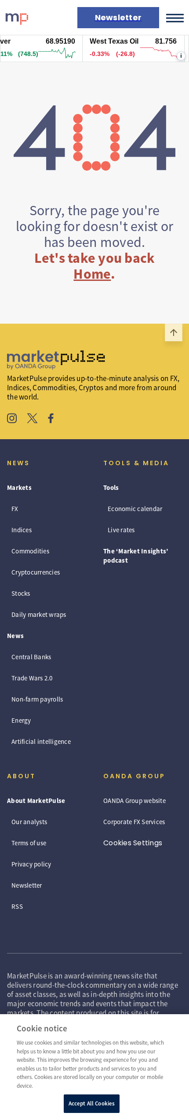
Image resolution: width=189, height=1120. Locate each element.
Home (92, 274)
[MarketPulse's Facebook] (51, 419)
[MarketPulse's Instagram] (12, 419)
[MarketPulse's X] (32, 419)
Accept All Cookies (92, 1103)
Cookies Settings (132, 842)
